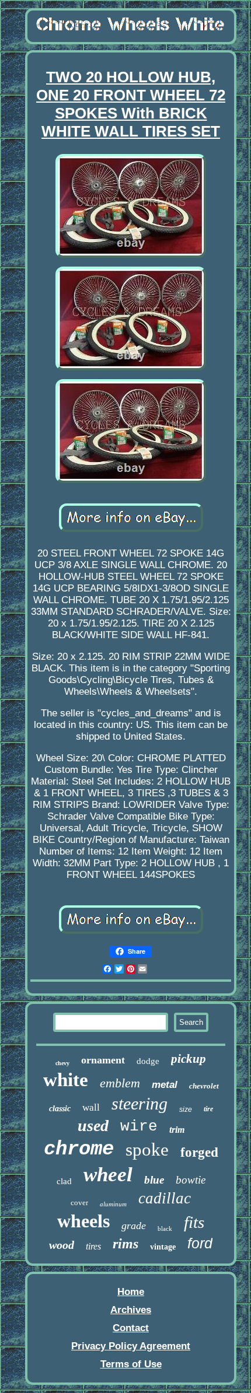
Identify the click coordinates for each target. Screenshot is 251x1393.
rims (125, 1243)
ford (199, 1243)
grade (133, 1225)
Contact (131, 1328)
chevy (62, 1063)
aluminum (113, 1204)
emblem (120, 1083)
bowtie (190, 1180)
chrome (79, 1149)
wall (91, 1107)
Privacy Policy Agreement (130, 1346)
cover (79, 1202)
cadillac (164, 1198)
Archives (130, 1309)
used (93, 1125)
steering (139, 1103)
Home (130, 1291)
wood (61, 1244)
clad (64, 1181)
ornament (103, 1060)
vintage (163, 1246)
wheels (83, 1220)
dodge (148, 1061)
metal (164, 1084)
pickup (188, 1059)
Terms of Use (131, 1364)
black (165, 1228)
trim (176, 1130)
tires (93, 1246)
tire (208, 1109)
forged (199, 1152)
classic (60, 1108)
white (65, 1079)
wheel (108, 1174)
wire (139, 1126)
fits (194, 1222)
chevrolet (204, 1086)
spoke (147, 1149)
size (185, 1109)
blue (154, 1180)
